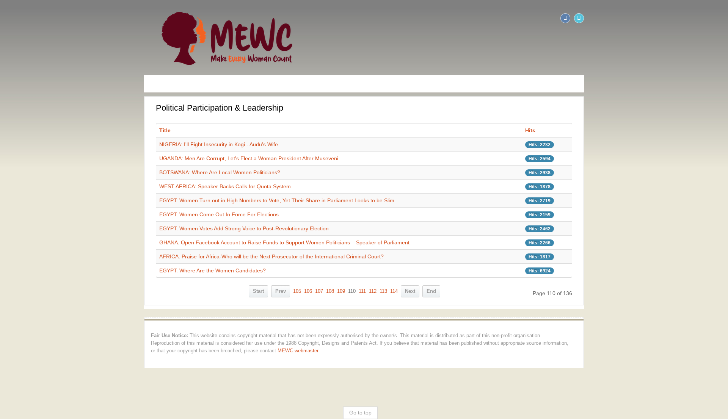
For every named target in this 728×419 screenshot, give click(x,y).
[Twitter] (721, 18)
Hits (638, 130)
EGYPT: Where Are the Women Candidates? (70, 270)
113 (383, 291)
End (431, 291)
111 (362, 291)
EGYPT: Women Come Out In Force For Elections (76, 214)
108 (330, 291)
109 (341, 291)
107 (319, 291)
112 (373, 291)
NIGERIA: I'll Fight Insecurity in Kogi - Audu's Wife (76, 144)
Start (258, 291)
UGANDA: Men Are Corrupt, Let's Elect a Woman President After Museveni (106, 158)
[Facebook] (707, 18)
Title (22, 130)
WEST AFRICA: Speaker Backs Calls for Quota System (83, 186)
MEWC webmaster (264, 343)
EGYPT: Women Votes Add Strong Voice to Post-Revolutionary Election (102, 228)
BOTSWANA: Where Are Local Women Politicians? (77, 172)
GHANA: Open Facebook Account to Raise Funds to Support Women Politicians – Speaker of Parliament (142, 242)
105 (297, 291)
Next (410, 291)
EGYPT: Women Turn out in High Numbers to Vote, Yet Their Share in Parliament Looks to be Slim (134, 200)
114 (394, 291)
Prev (280, 291)
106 (308, 291)
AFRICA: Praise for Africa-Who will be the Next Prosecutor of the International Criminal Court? (129, 256)
